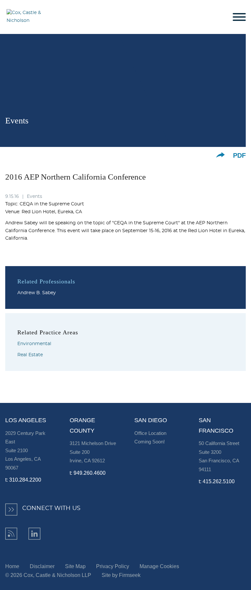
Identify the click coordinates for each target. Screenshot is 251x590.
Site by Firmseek (121, 575)
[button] (220, 155)
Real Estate (30, 355)
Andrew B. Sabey (36, 293)
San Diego (150, 420)
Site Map (75, 566)
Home (12, 566)
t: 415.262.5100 (217, 481)
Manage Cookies (159, 566)
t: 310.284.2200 (23, 480)
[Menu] (239, 17)
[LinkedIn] (34, 534)
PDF (239, 155)
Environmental (34, 344)
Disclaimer (42, 566)
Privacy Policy (112, 566)
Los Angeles (25, 420)
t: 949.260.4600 (88, 473)
